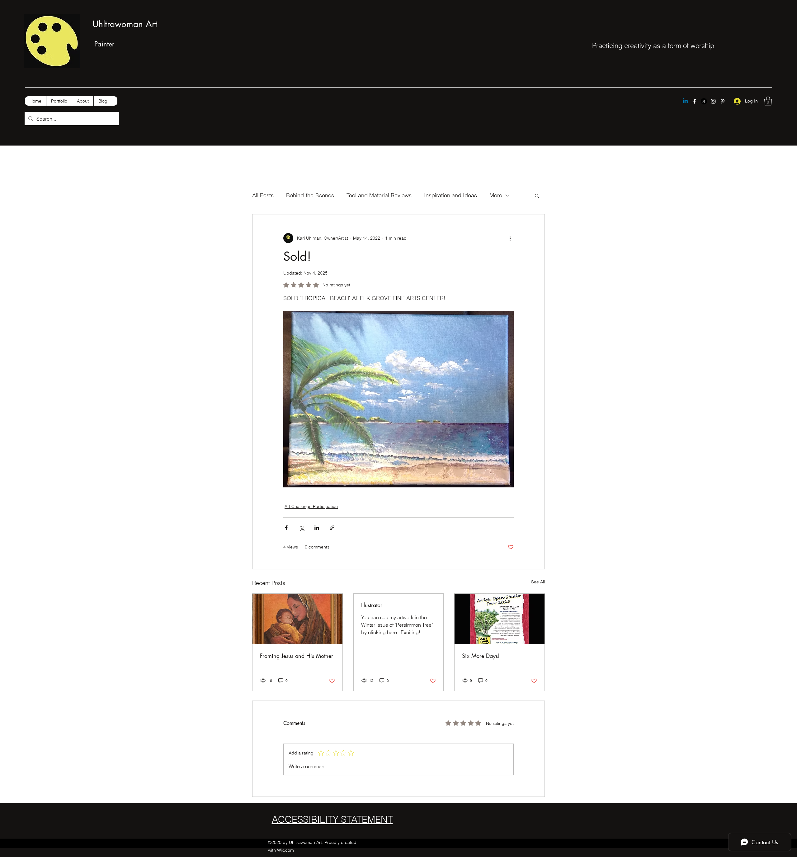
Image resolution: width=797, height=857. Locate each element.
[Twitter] (704, 101)
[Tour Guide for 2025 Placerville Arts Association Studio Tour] (500, 619)
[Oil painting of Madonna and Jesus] (297, 619)
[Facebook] (694, 101)
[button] (768, 101)
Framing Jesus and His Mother (296, 655)
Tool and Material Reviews (379, 195)
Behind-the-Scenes (310, 195)
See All (538, 582)
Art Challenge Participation (311, 506)
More (495, 195)
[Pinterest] (722, 101)
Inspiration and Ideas (450, 195)
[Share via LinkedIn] (317, 528)
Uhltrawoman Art (124, 24)
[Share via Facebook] (286, 528)
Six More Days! (481, 655)
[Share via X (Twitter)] (301, 528)
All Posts (263, 195)
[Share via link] (332, 528)
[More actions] (510, 238)
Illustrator (371, 605)
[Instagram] (713, 101)
